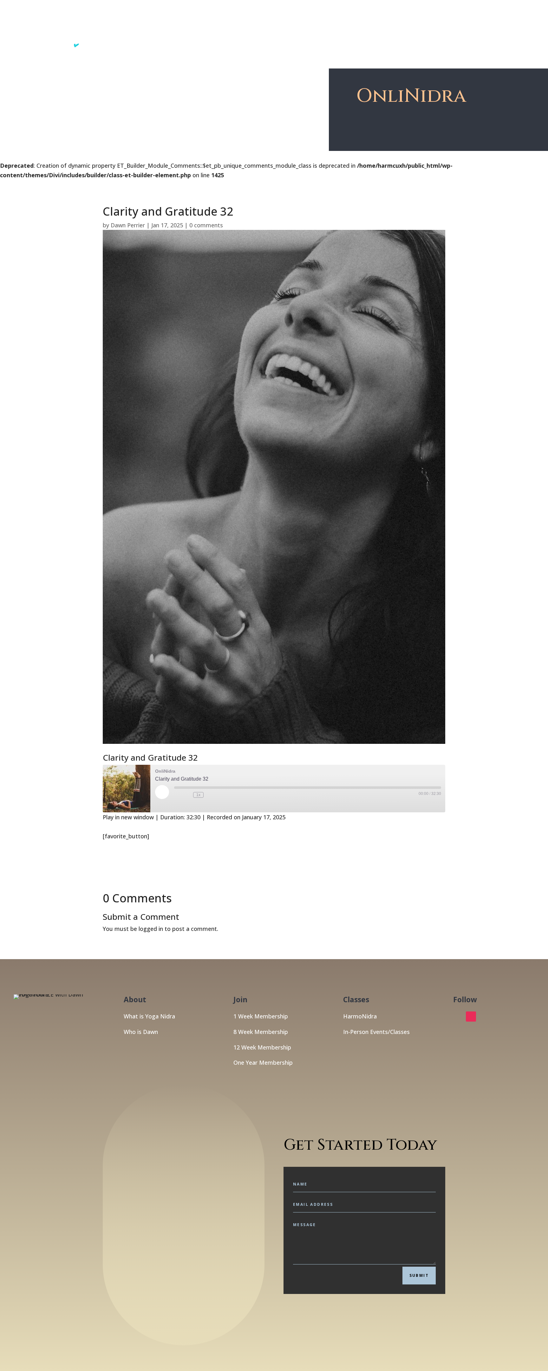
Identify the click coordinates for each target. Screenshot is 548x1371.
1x (198, 795)
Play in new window (128, 817)
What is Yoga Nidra (149, 1016)
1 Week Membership (260, 1016)
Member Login (480, 28)
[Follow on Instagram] (471, 1016)
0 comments (206, 225)
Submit (419, 1275)
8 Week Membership (260, 1032)
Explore (321, 28)
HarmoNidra (360, 1016)
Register (443, 28)
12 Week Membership (262, 1047)
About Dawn (409, 28)
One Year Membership (263, 1062)
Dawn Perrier (128, 225)
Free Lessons (362, 28)
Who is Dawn (141, 1032)
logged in (151, 928)
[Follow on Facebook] (458, 1016)
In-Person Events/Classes (376, 1032)
